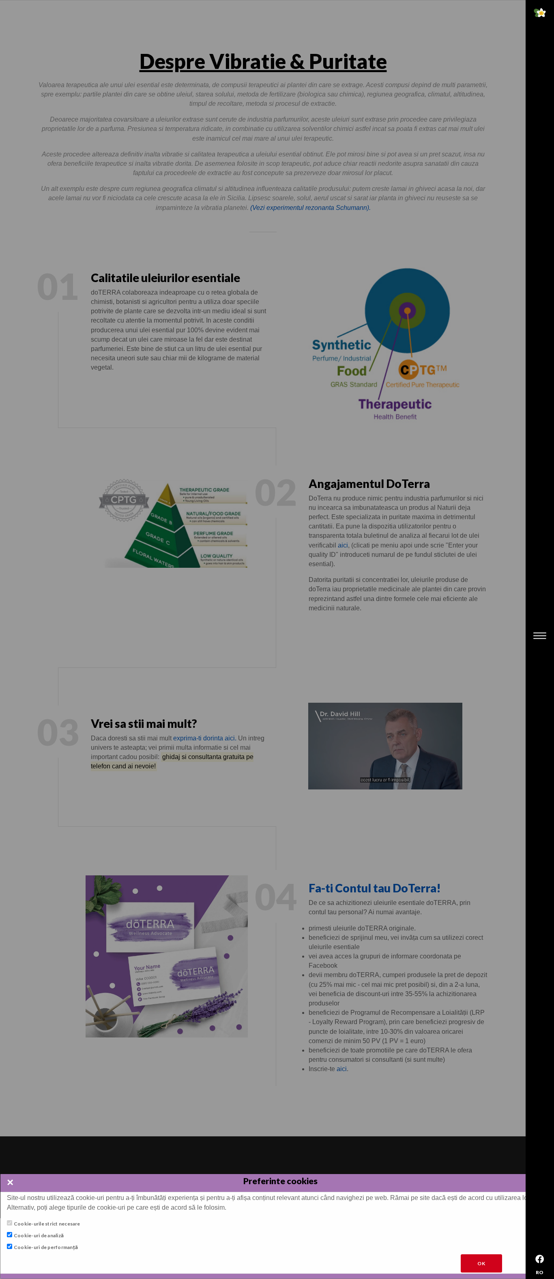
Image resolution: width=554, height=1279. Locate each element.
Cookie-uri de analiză (39, 1235)
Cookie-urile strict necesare (47, 1224)
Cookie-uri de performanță (46, 1248)
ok (481, 1263)
